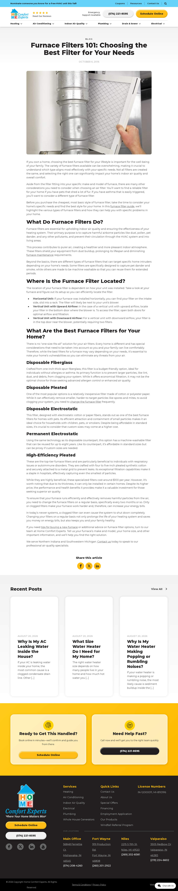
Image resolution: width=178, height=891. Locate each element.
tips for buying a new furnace (59, 527)
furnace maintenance (40, 255)
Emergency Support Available (91, 13)
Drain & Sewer (130, 23)
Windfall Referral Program (117, 825)
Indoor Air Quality (75, 23)
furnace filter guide (122, 206)
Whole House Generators (78, 819)
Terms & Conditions (81, 884)
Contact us (104, 541)
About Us (106, 797)
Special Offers (109, 802)
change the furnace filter (85, 401)
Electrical (156, 23)
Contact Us (153, 3)
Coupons (120, 3)
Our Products (109, 819)
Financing (107, 808)
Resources (136, 3)
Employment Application (116, 814)
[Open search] (165, 3)
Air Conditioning (42, 23)
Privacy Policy (99, 884)
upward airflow (129, 306)
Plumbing (103, 23)
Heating (15, 23)
